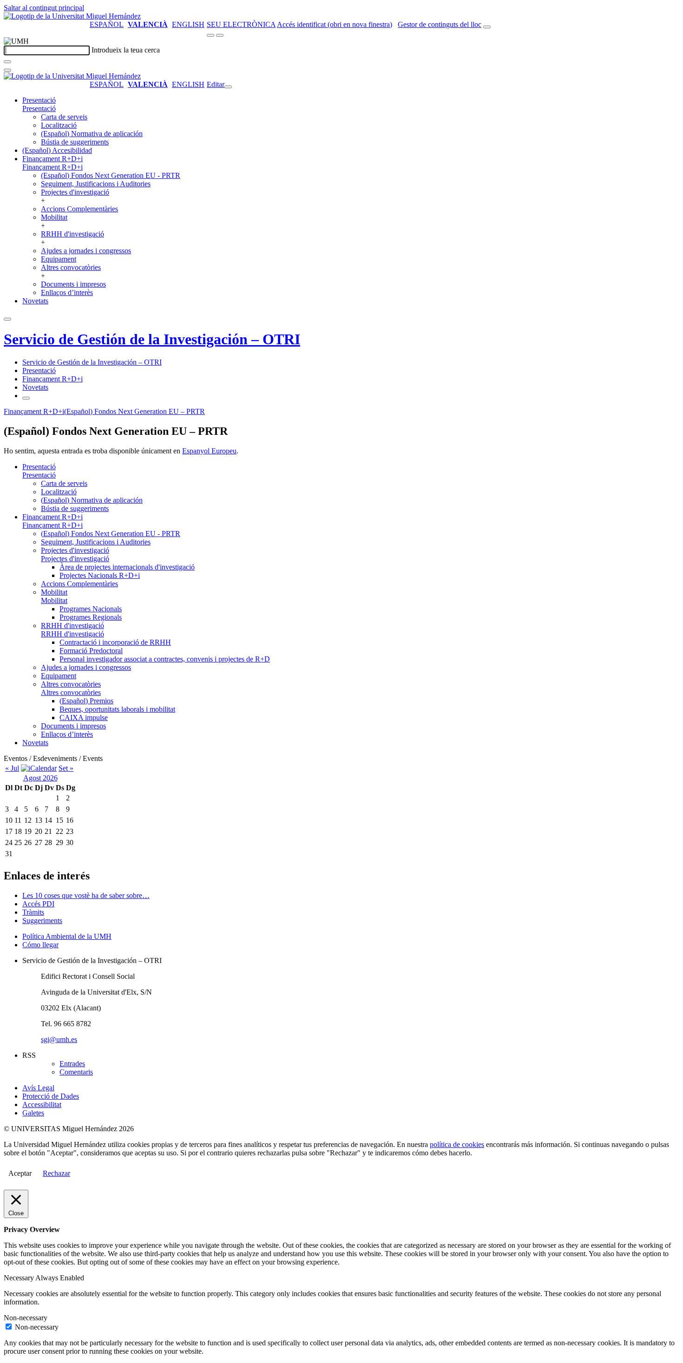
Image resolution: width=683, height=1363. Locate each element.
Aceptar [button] (20, 1173)
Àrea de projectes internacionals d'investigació (127, 567)
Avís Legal (38, 1088)
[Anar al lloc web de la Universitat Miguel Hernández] (72, 16)
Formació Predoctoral (91, 651)
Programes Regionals (90, 617)
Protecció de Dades (50, 1096)
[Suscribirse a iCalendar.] (39, 768)
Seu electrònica (241, 24)
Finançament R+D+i (52, 159)
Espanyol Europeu (209, 451)
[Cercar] (7, 61)
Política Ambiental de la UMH (67, 936)
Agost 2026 (40, 778)
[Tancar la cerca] (7, 70)
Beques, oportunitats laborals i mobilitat (117, 709)
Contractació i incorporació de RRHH (115, 642)
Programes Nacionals (90, 609)
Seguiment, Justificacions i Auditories (96, 184)
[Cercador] (487, 27)
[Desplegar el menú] (219, 35)
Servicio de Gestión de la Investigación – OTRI (152, 339)
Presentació (39, 100)
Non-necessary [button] (25, 1318)
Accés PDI (38, 904)
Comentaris (76, 1072)
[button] (39, 108)
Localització (59, 125)
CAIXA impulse (83, 717)
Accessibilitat (41, 1104)
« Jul (12, 768)
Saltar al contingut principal (44, 8)
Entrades (72, 1064)
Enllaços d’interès (67, 292)
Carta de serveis (64, 117)
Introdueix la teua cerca (126, 50)
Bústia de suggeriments (75, 142)
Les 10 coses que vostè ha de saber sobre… (86, 895)
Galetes (33, 1113)
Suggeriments (42, 920)
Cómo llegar (40, 945)
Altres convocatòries (71, 267)
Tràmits (33, 912)
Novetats (35, 301)
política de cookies (457, 1144)
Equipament (58, 259)
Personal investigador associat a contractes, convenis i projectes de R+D (164, 659)
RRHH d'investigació (72, 234)
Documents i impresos (73, 284)
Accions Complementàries (79, 209)
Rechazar (56, 1173)
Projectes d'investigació (75, 192)
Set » (66, 768)
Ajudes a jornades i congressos (86, 251)
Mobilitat (54, 217)
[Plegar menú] (228, 86)
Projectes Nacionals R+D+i (99, 575)
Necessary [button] (19, 1278)
